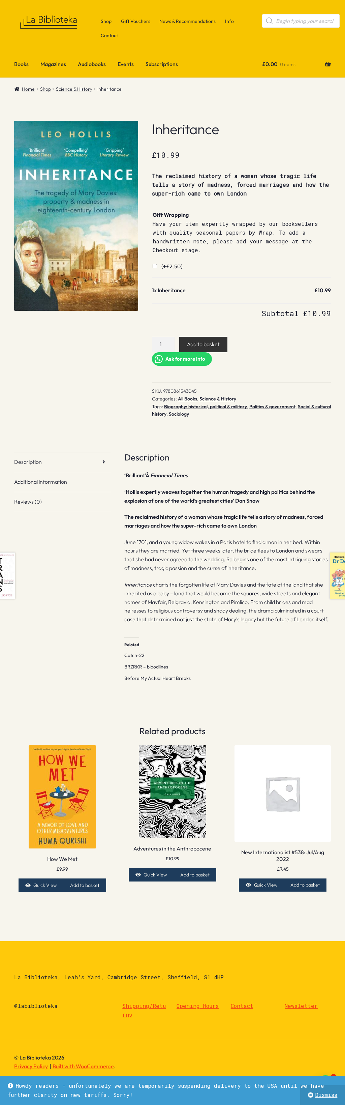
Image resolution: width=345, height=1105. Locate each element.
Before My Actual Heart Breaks (157, 678)
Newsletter (301, 1005)
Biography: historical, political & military (205, 407)
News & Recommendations (187, 21)
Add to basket (203, 344)
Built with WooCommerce (83, 1066)
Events (126, 64)
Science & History (74, 89)
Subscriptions (162, 64)
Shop (106, 21)
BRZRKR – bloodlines (146, 667)
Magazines (53, 64)
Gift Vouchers (135, 21)
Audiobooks (92, 64)
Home (28, 89)
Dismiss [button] (326, 1094)
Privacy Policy (31, 1066)
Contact (109, 35)
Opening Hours (198, 1005)
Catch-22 (134, 655)
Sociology (179, 414)
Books (21, 64)
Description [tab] (28, 461)
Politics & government (272, 407)
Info (229, 21)
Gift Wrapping (171, 214)
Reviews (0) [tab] (28, 501)
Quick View (45, 885)
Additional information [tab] (40, 481)
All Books (187, 399)
